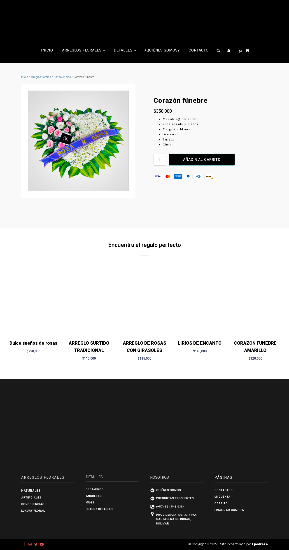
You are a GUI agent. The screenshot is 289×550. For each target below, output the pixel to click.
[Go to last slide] (9, 316)
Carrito (221, 503)
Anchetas (94, 496)
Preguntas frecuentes (175, 498)
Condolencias (62, 77)
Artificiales (31, 497)
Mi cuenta (222, 496)
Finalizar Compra (229, 510)
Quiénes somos (168, 490)
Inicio (47, 50)
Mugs (90, 502)
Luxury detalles (100, 509)
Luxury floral (33, 510)
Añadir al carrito (202, 159)
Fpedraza (260, 544)
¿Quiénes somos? (162, 50)
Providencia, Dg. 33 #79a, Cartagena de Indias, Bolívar (176, 519)
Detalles (123, 50)
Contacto (199, 50)
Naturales (31, 490)
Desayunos (95, 489)
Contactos (223, 490)
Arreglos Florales (82, 50)
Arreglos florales (40, 77)
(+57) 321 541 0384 (170, 506)
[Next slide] (280, 316)
